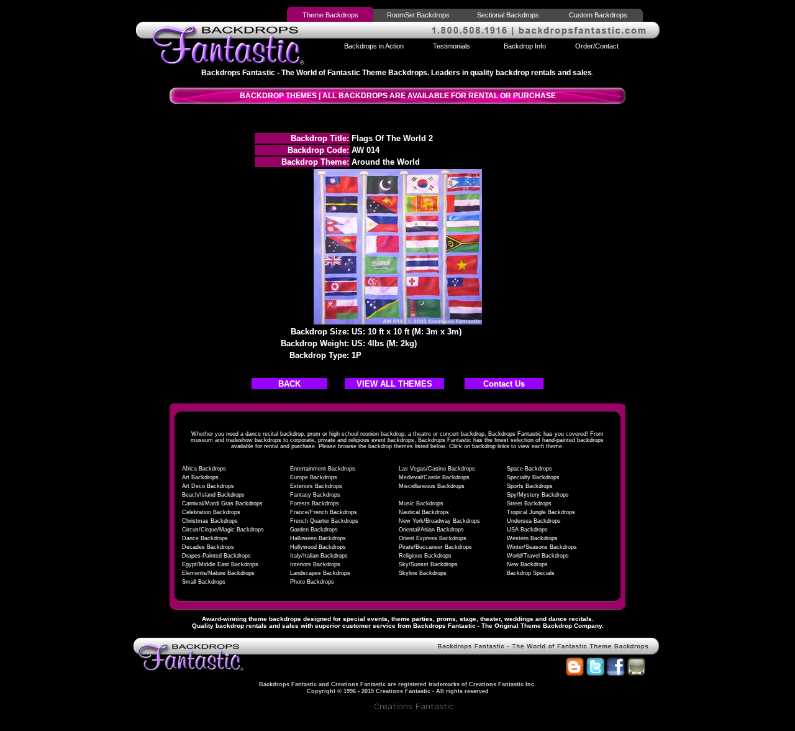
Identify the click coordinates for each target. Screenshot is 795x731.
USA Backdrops (527, 529)
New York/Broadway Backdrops (439, 521)
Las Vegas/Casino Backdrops (437, 469)
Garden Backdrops (314, 529)
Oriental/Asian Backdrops (431, 529)
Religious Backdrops (425, 556)
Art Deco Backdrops (208, 486)
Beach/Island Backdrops (213, 495)
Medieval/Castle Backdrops (434, 477)
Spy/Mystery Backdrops (538, 495)
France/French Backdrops (323, 512)
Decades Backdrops (208, 547)
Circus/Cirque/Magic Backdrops (223, 529)
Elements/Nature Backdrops (218, 573)
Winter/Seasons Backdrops (542, 547)
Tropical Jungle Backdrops (541, 512)
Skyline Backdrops (423, 573)
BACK (289, 383)
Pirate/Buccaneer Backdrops (435, 547)
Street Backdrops (529, 503)
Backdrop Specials (531, 573)
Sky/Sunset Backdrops (428, 564)
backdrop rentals (241, 625)
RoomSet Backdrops (418, 15)
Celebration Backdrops (211, 512)
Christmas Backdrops (210, 521)
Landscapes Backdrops (320, 573)
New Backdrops (527, 564)
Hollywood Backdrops (318, 547)
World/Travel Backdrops (538, 556)
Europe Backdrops (313, 477)
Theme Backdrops (330, 15)
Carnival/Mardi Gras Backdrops (222, 503)
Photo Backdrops (312, 582)
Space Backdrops (529, 469)
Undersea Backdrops (534, 521)
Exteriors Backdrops (316, 486)
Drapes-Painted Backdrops (216, 556)
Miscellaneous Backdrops (432, 486)
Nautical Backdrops (424, 512)
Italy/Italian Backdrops (319, 556)
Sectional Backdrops (508, 15)
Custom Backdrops (598, 15)
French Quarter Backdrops (324, 521)
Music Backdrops (421, 503)
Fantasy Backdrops (315, 495)
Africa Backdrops (204, 469)
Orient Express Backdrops (432, 538)
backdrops (285, 618)
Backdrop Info (525, 46)
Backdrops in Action (374, 46)
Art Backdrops (200, 477)
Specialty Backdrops (533, 477)
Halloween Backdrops (318, 538)
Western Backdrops (532, 538)
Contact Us (504, 383)
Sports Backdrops (530, 486)
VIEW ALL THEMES (394, 383)
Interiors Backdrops (315, 564)
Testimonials (451, 46)
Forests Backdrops (314, 503)
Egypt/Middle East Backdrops (220, 564)
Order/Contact (597, 46)
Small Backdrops (203, 582)
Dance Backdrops (205, 538)
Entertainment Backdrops (322, 469)
